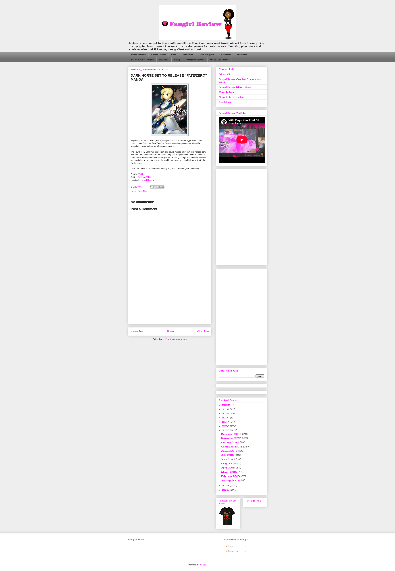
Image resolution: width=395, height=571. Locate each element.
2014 (226, 485)
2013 (226, 490)
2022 (226, 405)
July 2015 (228, 455)
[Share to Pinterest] (162, 187)
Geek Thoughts (206, 54)
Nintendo (164, 60)
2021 (226, 409)
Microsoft (242, 54)
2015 (226, 430)
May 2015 (228, 463)
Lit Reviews (225, 54)
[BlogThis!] (154, 187)
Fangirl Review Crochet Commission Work (240, 80)
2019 (226, 417)
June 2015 (228, 459)
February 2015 (231, 476)
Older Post (203, 331)
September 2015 (232, 446)
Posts (230, 546)
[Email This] (151, 187)
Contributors (226, 92)
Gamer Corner (158, 54)
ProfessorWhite (145, 177)
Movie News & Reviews (142, 60)
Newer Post (137, 331)
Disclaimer (225, 102)
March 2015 (229, 472)
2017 (226, 421)
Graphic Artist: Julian (231, 97)
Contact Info (226, 69)
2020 (226, 413)
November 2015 (231, 438)
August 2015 (229, 450)
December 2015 (231, 434)
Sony (177, 60)
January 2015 (230, 480)
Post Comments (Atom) (176, 339)
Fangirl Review (147, 180)
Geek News (187, 54)
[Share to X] (157, 187)
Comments (232, 551)
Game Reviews (138, 54)
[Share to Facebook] (160, 187)
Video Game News (219, 60)
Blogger (203, 565)
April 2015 (228, 467)
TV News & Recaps (195, 60)
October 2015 (230, 442)
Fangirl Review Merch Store (235, 87)
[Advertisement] (170, 302)
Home (170, 331)
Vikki (140, 174)
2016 (226, 426)
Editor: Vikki (225, 74)
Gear (173, 54)
